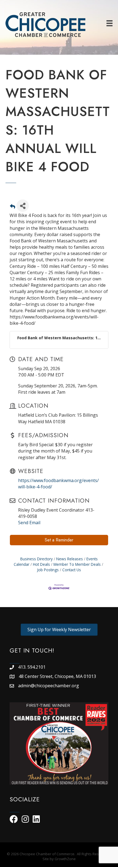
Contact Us (71, 569)
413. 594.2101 (32, 667)
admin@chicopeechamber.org (48, 686)
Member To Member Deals (77, 564)
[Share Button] (22, 205)
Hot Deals (41, 564)
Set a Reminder (59, 540)
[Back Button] (12, 207)
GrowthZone (65, 858)
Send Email (29, 523)
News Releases (69, 558)
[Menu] (109, 23)
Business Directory (36, 558)
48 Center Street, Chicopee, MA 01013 (58, 676)
